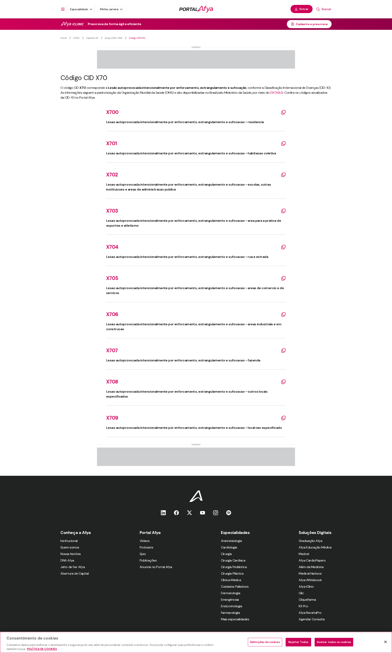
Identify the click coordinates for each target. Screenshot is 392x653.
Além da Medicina (311, 567)
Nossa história (70, 554)
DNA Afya (67, 560)
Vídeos (145, 541)
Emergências (230, 599)
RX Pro (303, 606)
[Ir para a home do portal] (196, 9)
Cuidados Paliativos (234, 586)
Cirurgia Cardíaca (233, 560)
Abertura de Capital (74, 573)
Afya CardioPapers (312, 560)
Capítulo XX (92, 38)
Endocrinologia (231, 606)
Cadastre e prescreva (311, 24)
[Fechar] (385, 641)
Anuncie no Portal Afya (156, 567)
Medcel (304, 554)
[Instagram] (215, 512)
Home (63, 38)
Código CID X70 (137, 38)
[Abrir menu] (62, 9)
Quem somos (69, 547)
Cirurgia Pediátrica (234, 567)
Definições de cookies (265, 642)
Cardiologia (229, 547)
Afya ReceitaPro (310, 613)
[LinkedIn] (163, 512)
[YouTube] (202, 512)
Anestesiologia (231, 541)
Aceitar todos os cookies (334, 642)
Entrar (304, 9)
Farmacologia (230, 613)
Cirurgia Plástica (232, 573)
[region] (196, 642)
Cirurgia (226, 554)
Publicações (148, 560)
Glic (301, 593)
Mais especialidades (235, 619)
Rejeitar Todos (298, 642)
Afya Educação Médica (315, 547)
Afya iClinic (306, 586)
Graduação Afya (310, 541)
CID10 (76, 38)
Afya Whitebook (310, 580)
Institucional (69, 541)
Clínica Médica (231, 580)
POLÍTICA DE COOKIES (42, 649)
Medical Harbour (310, 573)
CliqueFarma (307, 599)
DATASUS (276, 92)
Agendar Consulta (312, 619)
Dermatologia (230, 593)
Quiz (143, 554)
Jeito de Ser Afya (72, 567)
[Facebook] (176, 512)
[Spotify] (228, 512)
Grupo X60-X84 (113, 38)
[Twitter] (189, 512)
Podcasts (146, 547)
